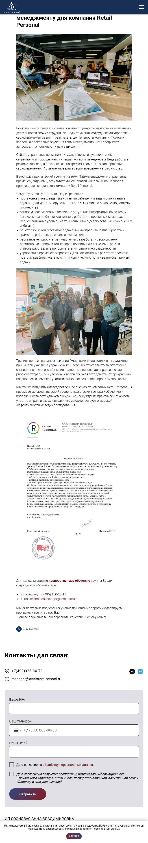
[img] (132, 671)
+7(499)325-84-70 (27, 671)
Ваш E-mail (18, 743)
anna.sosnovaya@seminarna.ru (56, 599)
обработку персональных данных (68, 765)
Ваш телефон (20, 721)
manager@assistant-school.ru (36, 679)
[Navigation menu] (141, 7)
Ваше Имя (17, 699)
